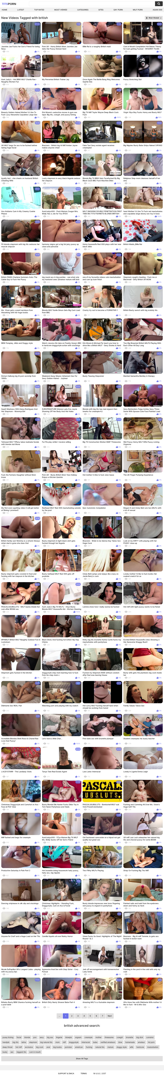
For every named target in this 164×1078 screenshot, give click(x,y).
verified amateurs (108, 1042)
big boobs (57, 1047)
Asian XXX (157, 10)
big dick (139, 1037)
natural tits (99, 1047)
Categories (82, 10)
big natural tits (46, 1042)
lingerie (59, 1037)
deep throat (7, 1047)
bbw (120, 1042)
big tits (15, 1042)
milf (64, 1042)
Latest (20, 10)
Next (110, 1016)
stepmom (33, 1042)
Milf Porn (138, 10)
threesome (109, 1037)
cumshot (149, 1037)
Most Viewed (60, 10)
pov (35, 1037)
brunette (129, 1037)
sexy (42, 1037)
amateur (141, 1042)
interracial (86, 1042)
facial (19, 1037)
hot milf (19, 1047)
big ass (50, 1037)
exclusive (29, 1047)
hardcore (140, 1047)
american (79, 1047)
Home (4, 10)
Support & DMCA (66, 1073)
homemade (130, 1042)
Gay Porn (118, 10)
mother (98, 1037)
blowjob (68, 1037)
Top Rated (39, 10)
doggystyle (73, 1042)
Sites (100, 10)
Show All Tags (82, 1058)
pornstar (68, 1047)
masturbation (152, 1047)
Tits (9, 4)
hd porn (151, 1042)
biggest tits (21, 1052)
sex (12, 1052)
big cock (39, 1047)
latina (24, 1042)
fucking (89, 1047)
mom (57, 1042)
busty (5, 1052)
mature (110, 1047)
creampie (88, 1037)
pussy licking (8, 1037)
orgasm (78, 1037)
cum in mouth (35, 1052)
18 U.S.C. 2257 (99, 1073)
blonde (27, 1037)
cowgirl (120, 1037)
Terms (84, 1073)
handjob (6, 1042)
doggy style (122, 1047)
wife (131, 1047)
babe (95, 1042)
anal (48, 1047)
